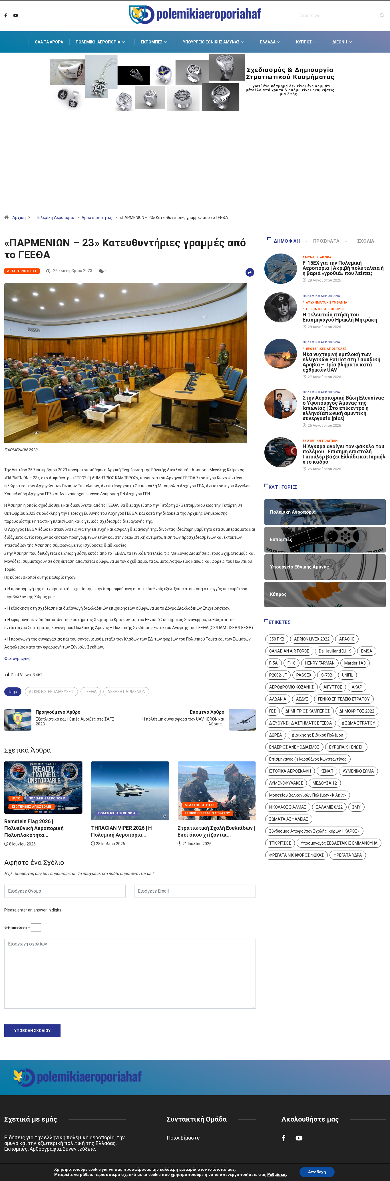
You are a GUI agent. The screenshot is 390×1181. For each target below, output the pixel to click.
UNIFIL (347, 675)
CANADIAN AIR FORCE (289, 651)
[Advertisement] (195, 170)
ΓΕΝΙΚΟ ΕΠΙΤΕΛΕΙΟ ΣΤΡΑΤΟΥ (344, 699)
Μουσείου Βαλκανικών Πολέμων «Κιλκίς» (307, 795)
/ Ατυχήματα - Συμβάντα (325, 302)
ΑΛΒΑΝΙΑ (277, 699)
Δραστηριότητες (97, 217)
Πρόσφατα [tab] (326, 241)
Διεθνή (339, 42)
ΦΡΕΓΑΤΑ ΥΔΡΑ (347, 855)
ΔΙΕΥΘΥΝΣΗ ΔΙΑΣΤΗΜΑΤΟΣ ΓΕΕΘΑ (300, 723)
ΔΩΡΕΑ (275, 735)
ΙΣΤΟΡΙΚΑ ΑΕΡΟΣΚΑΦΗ (290, 771)
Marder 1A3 (355, 663)
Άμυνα (308, 257)
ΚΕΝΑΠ (327, 771)
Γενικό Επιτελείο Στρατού (121, 813)
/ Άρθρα (324, 257)
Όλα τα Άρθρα (49, 42)
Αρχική (19, 217)
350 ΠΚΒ (276, 639)
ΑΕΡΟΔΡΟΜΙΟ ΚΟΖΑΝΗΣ (291, 687)
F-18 (291, 663)
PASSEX (303, 675)
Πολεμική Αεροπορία (98, 42)
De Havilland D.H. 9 (335, 651)
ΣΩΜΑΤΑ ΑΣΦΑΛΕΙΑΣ (288, 819)
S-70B (326, 675)
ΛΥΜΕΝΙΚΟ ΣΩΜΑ (358, 771)
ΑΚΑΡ (357, 687)
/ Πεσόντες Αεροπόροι (323, 309)
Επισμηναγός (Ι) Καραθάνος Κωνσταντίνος (308, 759)
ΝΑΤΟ (189, 798)
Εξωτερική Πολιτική (320, 441)
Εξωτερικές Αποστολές (205, 807)
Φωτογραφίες (17, 658)
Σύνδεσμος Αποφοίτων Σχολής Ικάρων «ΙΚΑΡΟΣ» (314, 831)
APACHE (347, 639)
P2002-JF (278, 675)
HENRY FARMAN (320, 663)
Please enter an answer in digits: (33, 910)
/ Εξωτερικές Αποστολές (324, 349)
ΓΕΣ (272, 711)
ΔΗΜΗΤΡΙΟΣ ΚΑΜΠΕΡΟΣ (308, 711)
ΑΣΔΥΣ (302, 699)
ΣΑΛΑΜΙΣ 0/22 (329, 807)
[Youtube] (15, 15)
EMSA (366, 651)
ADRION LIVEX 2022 (311, 639)
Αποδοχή (317, 1172)
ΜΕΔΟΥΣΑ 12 (325, 783)
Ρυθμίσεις (276, 1174)
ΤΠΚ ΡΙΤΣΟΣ (280, 843)
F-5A (273, 663)
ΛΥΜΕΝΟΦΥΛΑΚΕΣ (286, 783)
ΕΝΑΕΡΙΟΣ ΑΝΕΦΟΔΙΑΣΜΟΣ (294, 747)
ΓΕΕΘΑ (91, 691)
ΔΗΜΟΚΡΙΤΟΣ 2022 (356, 711)
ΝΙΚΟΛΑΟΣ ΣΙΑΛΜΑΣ (287, 807)
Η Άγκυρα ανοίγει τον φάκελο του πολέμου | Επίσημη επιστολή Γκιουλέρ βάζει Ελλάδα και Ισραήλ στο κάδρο (344, 454)
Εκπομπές (151, 42)
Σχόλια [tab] (366, 241)
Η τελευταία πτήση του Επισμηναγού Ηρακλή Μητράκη (340, 317)
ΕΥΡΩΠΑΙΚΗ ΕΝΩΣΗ (346, 747)
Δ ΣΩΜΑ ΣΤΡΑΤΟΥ (358, 723)
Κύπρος (304, 42)
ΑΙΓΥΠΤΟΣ (332, 687)
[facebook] (5, 15)
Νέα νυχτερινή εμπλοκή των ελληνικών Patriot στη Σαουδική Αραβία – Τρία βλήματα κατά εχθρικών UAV (341, 362)
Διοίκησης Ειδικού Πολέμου (317, 735)
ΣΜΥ (356, 807)
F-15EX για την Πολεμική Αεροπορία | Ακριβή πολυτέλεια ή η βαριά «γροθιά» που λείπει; (343, 268)
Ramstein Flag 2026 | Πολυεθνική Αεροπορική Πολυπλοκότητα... (207, 828)
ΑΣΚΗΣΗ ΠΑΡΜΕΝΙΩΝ (126, 691)
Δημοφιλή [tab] (287, 241)
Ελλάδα (268, 42)
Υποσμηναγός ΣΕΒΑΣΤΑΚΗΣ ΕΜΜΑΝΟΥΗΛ (339, 843)
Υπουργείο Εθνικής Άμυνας (211, 42)
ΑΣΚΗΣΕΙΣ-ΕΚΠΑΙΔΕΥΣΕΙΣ (51, 691)
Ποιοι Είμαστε (183, 1138)
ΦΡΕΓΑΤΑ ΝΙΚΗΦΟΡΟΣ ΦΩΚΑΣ (296, 855)
